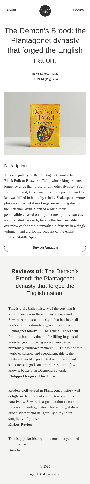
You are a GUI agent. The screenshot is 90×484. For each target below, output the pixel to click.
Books (78, 10)
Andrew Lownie (49, 474)
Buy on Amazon (45, 247)
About (11, 10)
